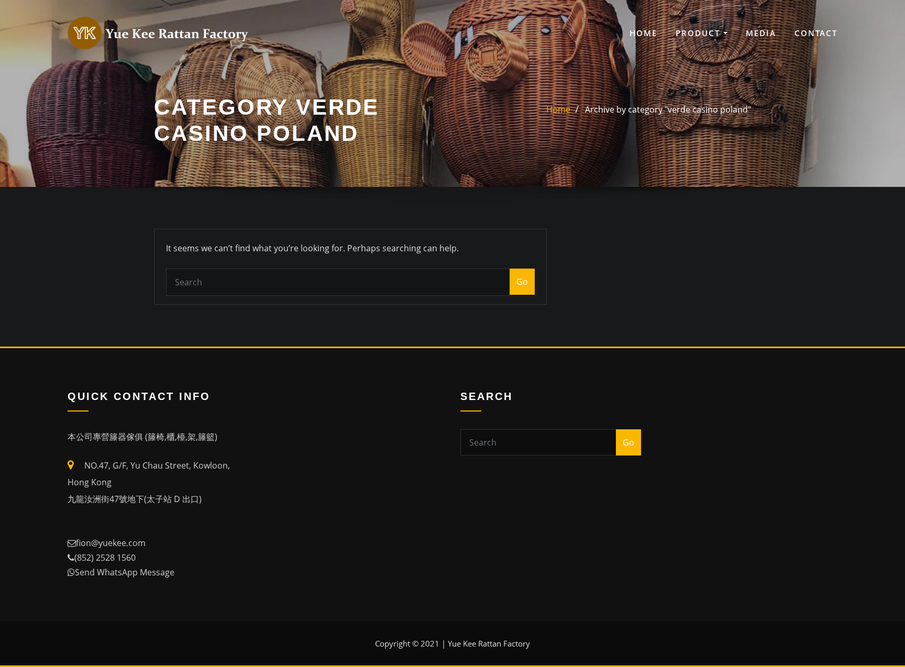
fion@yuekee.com (111, 543)
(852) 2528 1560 (105, 557)
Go (522, 281)
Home (643, 33)
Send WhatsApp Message (124, 572)
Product (699, 33)
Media (761, 33)
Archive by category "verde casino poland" (668, 109)
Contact (815, 33)
